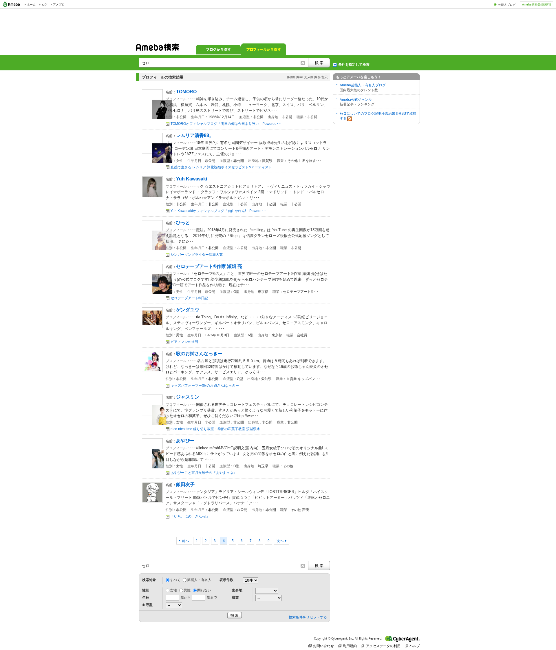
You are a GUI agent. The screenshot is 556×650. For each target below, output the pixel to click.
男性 (187, 590)
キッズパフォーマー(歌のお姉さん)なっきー (205, 386)
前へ (186, 541)
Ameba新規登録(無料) (536, 4)
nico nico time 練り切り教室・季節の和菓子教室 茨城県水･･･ (218, 429)
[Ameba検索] (157, 49)
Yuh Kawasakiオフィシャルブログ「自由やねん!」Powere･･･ (219, 211)
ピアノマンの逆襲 (184, 342)
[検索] (319, 62)
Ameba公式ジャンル (356, 100)
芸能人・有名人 (199, 580)
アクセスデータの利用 (383, 645)
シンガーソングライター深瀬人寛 (197, 255)
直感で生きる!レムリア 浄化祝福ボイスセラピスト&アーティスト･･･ (224, 167)
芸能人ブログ (506, 5)
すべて (175, 580)
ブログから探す (218, 49)
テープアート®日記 (189, 298)
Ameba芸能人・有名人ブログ (363, 85)
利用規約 (350, 645)
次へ (280, 541)
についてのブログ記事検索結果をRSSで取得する (378, 116)
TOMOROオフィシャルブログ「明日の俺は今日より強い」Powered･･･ (226, 124)
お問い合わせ (323, 645)
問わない (204, 590)
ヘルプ (414, 645)
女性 (173, 590)
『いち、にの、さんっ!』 (190, 516)
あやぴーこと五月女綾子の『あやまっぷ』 (204, 473)
